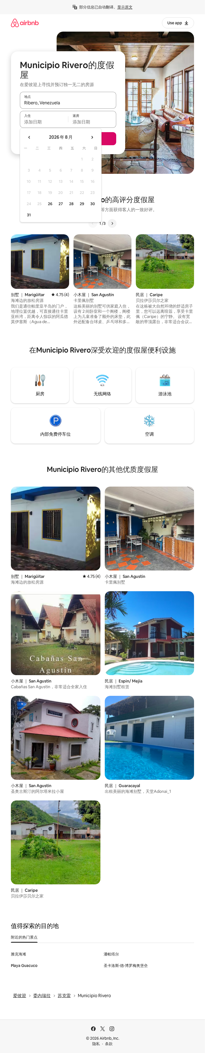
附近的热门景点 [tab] (24, 937)
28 (71, 203)
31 (29, 215)
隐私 (96, 1043)
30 (92, 203)
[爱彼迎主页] (25, 22)
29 (82, 203)
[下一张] (112, 223)
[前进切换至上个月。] (29, 137)
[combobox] (68, 102)
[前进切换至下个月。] (92, 137)
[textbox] (44, 122)
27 (61, 203)
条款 (109, 1043)
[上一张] (92, 223)
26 (50, 203)
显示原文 (125, 7)
